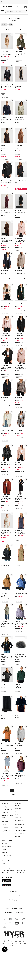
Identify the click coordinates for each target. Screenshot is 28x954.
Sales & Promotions (20, 830)
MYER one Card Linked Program (6, 831)
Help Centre (18, 808)
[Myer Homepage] (7, 7)
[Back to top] (25, 951)
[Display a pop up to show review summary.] (24, 247)
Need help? (5, 949)
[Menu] (2, 11)
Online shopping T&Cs (14, 900)
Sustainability (5, 858)
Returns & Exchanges (5, 820)
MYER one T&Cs (21, 904)
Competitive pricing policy (14, 896)
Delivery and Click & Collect (7, 816)
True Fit (4, 824)
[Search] (25, 11)
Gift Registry (18, 827)
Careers (4, 849)
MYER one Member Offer (20, 189)
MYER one (4, 843)
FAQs (16, 811)
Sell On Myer (5, 864)
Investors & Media (7, 855)
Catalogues (5, 827)
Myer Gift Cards (6, 846)
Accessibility (18, 836)
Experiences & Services (19, 821)
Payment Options (7, 810)
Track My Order (6, 807)
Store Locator (18, 817)
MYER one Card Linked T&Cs (14, 908)
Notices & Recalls (19, 833)
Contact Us (18, 814)
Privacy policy (8, 912)
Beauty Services (19, 825)
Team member (19, 912)
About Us (4, 852)
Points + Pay (5, 812)
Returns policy (14, 891)
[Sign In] (18, 6)
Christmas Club (6, 861)
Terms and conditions (8, 904)
